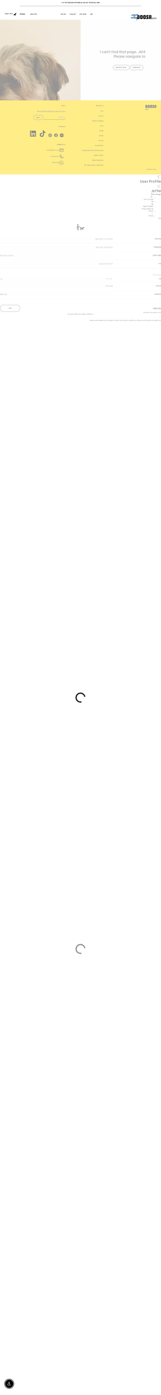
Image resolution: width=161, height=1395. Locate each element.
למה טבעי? (73, 14)
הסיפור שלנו (83, 14)
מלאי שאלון (33, 14)
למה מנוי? (63, 14)
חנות (91, 14)
